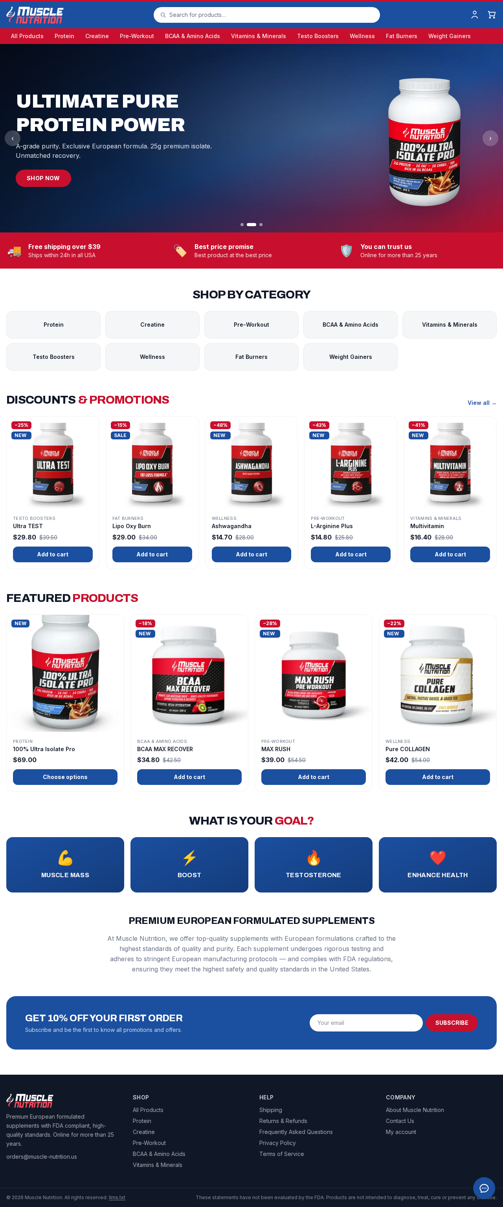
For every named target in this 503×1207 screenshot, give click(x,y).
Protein (64, 36)
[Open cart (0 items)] (492, 15)
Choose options (65, 777)
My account (401, 1131)
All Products (27, 36)
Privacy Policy (277, 1142)
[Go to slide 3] (261, 224)
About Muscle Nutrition (415, 1109)
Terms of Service (281, 1153)
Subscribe (451, 1022)
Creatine (97, 36)
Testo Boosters (318, 36)
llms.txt (117, 1197)
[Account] (474, 15)
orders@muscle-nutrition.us (41, 1156)
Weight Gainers (449, 36)
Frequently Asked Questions (296, 1131)
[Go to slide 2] (251, 224)
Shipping (270, 1109)
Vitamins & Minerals (258, 36)
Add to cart (52, 554)
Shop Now (43, 178)
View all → (482, 402)
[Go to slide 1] (242, 224)
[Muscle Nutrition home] (35, 15)
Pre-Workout (137, 36)
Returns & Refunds (283, 1120)
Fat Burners (401, 36)
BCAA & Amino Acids (192, 36)
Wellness (362, 36)
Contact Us (400, 1120)
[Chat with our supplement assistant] (484, 1188)
